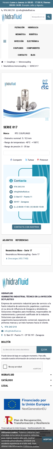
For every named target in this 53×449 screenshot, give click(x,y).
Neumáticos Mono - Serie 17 (19, 250)
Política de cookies (31, 446)
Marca (6, 133)
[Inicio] (2, 62)
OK (45, 349)
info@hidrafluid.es (26, 10)
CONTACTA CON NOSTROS (26, 227)
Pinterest (44, 160)
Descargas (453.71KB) (17, 258)
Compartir (17, 160)
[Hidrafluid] (11, 18)
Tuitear (31, 160)
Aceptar (47, 439)
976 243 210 (9, 10)
